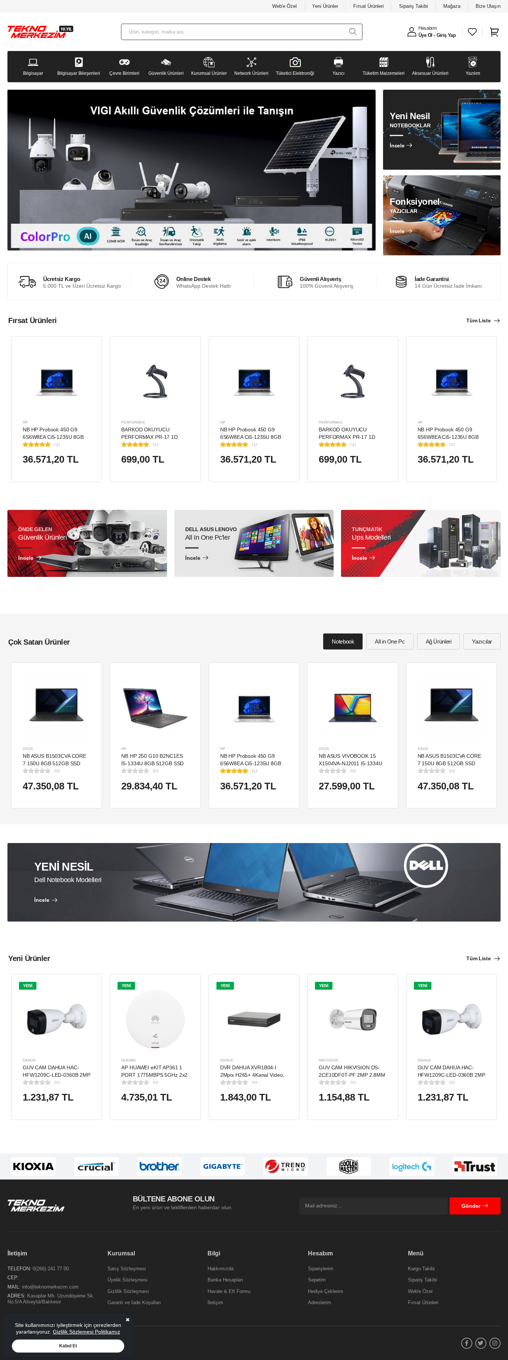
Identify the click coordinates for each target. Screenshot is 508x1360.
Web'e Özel (284, 6)
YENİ (27, 985)
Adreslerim (319, 1302)
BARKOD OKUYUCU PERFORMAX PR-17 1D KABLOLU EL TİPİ (149, 437)
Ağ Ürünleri (438, 641)
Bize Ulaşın (488, 6)
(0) (57, 770)
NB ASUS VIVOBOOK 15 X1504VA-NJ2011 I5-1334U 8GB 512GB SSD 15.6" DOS (351, 763)
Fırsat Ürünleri (368, 6)
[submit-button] (353, 31)
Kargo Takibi (421, 1268)
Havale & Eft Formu (229, 1291)
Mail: (13, 1287)
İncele (397, 146)
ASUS (28, 749)
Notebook (343, 641)
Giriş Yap (446, 35)
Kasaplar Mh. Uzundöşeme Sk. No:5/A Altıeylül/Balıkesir (50, 1299)
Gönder (471, 1206)
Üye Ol (425, 35)
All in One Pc (390, 641)
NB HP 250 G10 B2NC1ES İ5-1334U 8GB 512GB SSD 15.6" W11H (152, 763)
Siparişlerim (320, 1268)
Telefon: (19, 1268)
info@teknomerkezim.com (50, 1287)
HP (25, 422)
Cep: (13, 1277)
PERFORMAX (133, 422)
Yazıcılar (482, 641)
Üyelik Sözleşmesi (127, 1280)
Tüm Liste (478, 320)
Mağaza (451, 6)
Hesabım (427, 28)
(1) (57, 444)
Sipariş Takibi (413, 6)
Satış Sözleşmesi (126, 1268)
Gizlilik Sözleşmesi (128, 1291)
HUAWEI (128, 1060)
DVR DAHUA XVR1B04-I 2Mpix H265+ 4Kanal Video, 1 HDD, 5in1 (252, 1074)
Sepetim (317, 1280)
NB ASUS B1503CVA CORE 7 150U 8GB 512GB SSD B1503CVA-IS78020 (54, 763)
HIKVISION (328, 1060)
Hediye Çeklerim (325, 1291)
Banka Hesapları (225, 1280)
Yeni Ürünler (325, 6)
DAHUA (29, 1060)
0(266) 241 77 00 (51, 1268)
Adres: (16, 1296)
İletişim (215, 1302)
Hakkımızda (221, 1268)
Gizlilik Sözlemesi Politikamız (86, 1332)
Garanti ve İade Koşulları (134, 1302)
